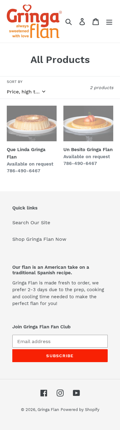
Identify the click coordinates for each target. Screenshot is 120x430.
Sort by (14, 82)
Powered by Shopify (80, 409)
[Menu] (109, 21)
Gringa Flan (48, 409)
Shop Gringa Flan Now (39, 239)
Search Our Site (31, 222)
